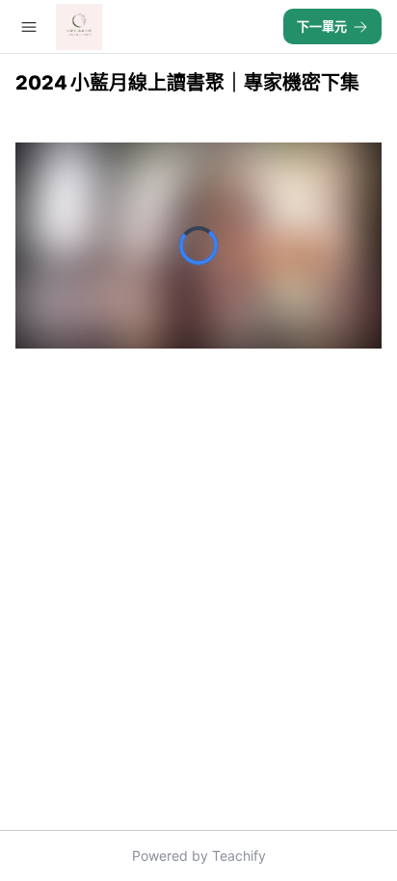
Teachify (239, 855)
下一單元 (322, 26)
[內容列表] (28, 26)
